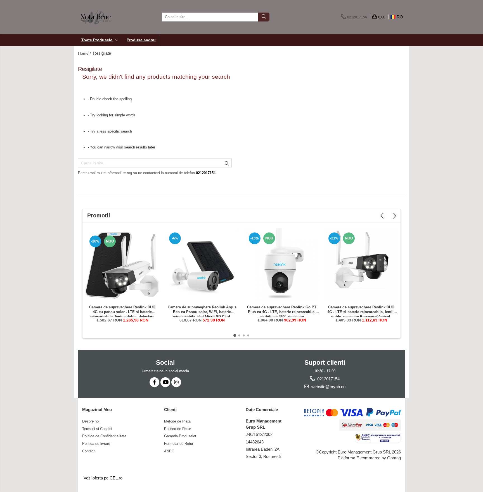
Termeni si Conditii (97, 429)
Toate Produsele (97, 40)
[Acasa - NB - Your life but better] (106, 17)
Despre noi (91, 421)
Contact (88, 451)
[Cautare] (263, 17)
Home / (85, 53)
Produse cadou (141, 40)
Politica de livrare (96, 443)
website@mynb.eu (327, 386)
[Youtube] (165, 382)
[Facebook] (154, 382)
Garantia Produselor (180, 436)
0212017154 (328, 378)
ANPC (169, 451)
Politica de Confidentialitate (104, 436)
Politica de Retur (177, 429)
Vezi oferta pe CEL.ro (103, 478)
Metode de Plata (177, 421)
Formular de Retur (178, 443)
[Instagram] (176, 382)
